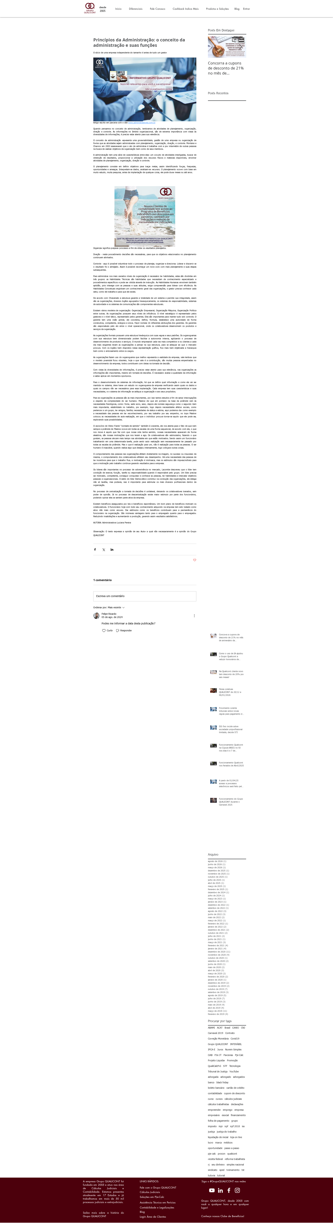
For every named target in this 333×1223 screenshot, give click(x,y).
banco (211, 1082)
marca (218, 1143)
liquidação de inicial (218, 1137)
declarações (237, 1104)
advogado (225, 1077)
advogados (239, 1077)
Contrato (230, 1033)
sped (221, 1170)
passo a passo (231, 1148)
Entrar (246, 8)
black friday (222, 1082)
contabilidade (215, 1093)
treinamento (233, 1170)
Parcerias (228, 1055)
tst (243, 1170)
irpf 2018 (235, 1126)
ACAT (220, 1028)
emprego (227, 1110)
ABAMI (211, 1028)
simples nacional (235, 1165)
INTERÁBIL (236, 1044)
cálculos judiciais (233, 1099)
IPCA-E (211, 1049)
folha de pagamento (218, 1121)
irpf (226, 1126)
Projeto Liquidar (216, 1060)
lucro (210, 1143)
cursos (219, 1099)
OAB (210, 1055)
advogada (213, 1077)
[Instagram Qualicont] (237, 1190)
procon (221, 1154)
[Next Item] (240, 47)
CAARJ (235, 1028)
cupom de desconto (234, 1093)
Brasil (227, 1028)
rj (209, 1165)
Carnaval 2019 (215, 1033)
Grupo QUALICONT (218, 1044)
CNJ (243, 1028)
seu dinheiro (218, 1165)
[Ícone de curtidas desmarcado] (104, 631)
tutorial (221, 1175)
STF (225, 1066)
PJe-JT (218, 1055)
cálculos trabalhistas (218, 1104)
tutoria (211, 1175)
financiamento (238, 1115)
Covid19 (235, 1039)
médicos (228, 1143)
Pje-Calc (239, 1055)
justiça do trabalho (227, 1132)
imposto (212, 1126)
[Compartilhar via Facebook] (95, 549)
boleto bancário (216, 1088)
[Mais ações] (194, 616)
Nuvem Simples (233, 1049)
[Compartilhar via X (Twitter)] (103, 549)
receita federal (215, 1159)
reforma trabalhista (235, 1159)
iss (243, 1126)
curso (211, 1099)
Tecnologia (234, 1066)
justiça (211, 1132)
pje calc (212, 1154)
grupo (234, 1121)
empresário (214, 1115)
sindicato (212, 1170)
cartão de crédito (235, 1088)
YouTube (234, 1071)
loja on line (236, 1137)
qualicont (232, 1154)
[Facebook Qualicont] (228, 1190)
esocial (225, 1115)
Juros (220, 1049)
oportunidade (215, 1148)
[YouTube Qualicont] (211, 1190)
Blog (237, 8)
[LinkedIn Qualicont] (220, 1190)
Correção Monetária (218, 1039)
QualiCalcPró (214, 1066)
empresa (239, 1110)
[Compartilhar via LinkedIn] (112, 549)
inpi (221, 1126)
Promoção (232, 1060)
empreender (214, 1110)
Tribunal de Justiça (217, 1071)
